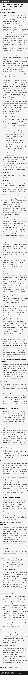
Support (19, 673)
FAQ (15, 673)
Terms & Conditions (5, 673)
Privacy (12, 673)
